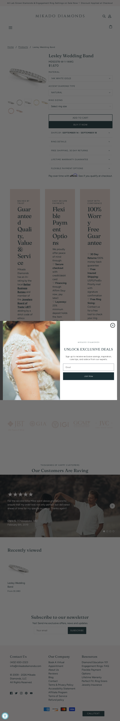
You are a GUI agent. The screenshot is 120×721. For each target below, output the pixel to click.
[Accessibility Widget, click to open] (5, 715)
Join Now (88, 376)
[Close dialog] (112, 325)
